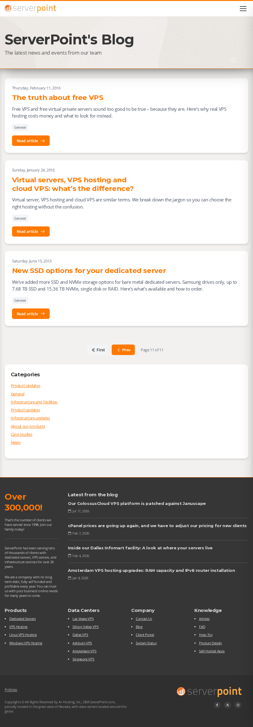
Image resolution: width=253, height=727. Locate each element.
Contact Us (144, 618)
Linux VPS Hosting (23, 634)
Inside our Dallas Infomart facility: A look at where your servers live (140, 547)
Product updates (25, 410)
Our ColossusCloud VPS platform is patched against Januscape (137, 503)
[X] (227, 705)
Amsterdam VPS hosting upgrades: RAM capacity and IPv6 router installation (151, 570)
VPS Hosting (18, 626)
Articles (204, 618)
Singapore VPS (83, 659)
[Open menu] (243, 8)
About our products (28, 426)
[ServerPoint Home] (30, 9)
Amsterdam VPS (84, 651)
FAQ (202, 626)
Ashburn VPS (82, 643)
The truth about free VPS (57, 97)
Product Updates (25, 385)
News (16, 442)
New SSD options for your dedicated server (89, 270)
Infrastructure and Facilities (34, 402)
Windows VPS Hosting (25, 643)
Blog (139, 626)
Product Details (210, 643)
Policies (11, 689)
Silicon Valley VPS (85, 626)
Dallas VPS (80, 634)
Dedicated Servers (22, 618)
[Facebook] (217, 705)
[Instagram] (238, 705)
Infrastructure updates (30, 418)
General (20, 127)
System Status (146, 643)
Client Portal (145, 634)
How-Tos (205, 634)
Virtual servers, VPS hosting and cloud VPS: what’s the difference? (73, 184)
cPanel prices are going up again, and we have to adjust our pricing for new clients (157, 525)
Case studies (21, 434)
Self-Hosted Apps (212, 651)
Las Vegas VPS (83, 618)
